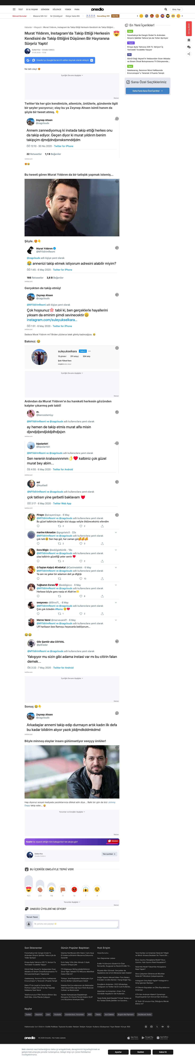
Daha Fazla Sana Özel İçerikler (146, 91)
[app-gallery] (163, 1037)
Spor (130, 31)
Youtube (57, 1014)
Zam (48, 1014)
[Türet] (146, 15)
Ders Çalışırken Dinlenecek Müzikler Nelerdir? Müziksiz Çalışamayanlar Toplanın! (150, 976)
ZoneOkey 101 (103, 16)
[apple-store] (133, 1037)
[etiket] (116, 34)
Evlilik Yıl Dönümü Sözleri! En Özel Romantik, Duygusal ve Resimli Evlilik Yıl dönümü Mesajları (113, 965)
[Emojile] (162, 15)
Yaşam (131, 43)
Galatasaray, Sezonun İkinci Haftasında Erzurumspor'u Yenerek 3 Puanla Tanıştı (145, 71)
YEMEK (68, 9)
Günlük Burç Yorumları (74, 1014)
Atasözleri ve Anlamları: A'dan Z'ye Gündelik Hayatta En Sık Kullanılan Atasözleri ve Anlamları (111, 993)
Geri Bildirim (40, 1027)
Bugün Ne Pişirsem (126, 1014)
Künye (123, 1027)
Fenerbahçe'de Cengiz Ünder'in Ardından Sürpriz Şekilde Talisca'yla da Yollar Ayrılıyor (147, 36)
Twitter (28, 1014)
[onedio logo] (97, 9)
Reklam (76, 1027)
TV (129, 55)
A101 (89, 1014)
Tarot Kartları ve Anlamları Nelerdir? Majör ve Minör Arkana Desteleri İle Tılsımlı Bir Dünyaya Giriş (152, 955)
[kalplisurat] (178, 15)
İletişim (83, 1027)
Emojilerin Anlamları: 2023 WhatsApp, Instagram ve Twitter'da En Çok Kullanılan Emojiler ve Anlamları (114, 986)
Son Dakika (109, 1014)
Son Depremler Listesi (106, 958)
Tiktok (98, 1014)
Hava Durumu (102, 953)
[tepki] (29, 889)
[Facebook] (151, 1026)
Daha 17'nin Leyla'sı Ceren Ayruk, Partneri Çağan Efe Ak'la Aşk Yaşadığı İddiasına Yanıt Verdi (40, 987)
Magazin (38, 27)
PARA (77, 9)
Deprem (38, 1014)
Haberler (28, 27)
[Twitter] (157, 1026)
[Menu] (14, 9)
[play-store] (148, 1037)
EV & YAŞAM (32, 9)
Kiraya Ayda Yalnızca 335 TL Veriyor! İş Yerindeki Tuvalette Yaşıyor (145, 48)
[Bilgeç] (152, 15)
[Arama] (166, 9)
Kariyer (89, 1027)
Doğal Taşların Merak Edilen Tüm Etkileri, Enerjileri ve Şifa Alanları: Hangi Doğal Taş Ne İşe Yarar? (114, 979)
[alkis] (173, 15)
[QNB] (141, 15)
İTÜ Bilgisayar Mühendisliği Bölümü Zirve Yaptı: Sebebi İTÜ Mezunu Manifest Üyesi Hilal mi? (77, 971)
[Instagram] (146, 1026)
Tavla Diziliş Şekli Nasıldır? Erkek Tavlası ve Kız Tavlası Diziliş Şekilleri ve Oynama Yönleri (114, 1000)
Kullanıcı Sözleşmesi (101, 1027)
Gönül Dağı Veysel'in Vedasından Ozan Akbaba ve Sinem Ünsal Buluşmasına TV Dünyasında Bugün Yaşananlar (148, 60)
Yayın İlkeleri (115, 1027)
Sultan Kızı (43, 50)
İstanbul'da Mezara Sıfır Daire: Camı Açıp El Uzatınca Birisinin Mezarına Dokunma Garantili (77, 955)
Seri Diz (115, 16)
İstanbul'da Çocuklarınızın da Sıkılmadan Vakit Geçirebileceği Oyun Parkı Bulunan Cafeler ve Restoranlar (77, 987)
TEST (20, 9)
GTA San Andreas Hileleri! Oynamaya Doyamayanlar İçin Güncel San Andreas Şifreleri (151, 996)
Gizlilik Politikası (51, 1027)
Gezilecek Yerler (144, 1014)
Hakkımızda (29, 1027)
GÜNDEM (45, 9)
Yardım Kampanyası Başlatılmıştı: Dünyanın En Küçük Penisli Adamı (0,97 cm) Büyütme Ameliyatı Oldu (77, 997)
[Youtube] (162, 1026)
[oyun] (167, 15)
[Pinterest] (168, 1026)
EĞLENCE (57, 9)
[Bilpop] (157, 15)
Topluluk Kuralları (65, 1027)
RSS (128, 1027)
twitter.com (28, 159)
